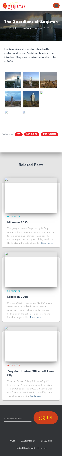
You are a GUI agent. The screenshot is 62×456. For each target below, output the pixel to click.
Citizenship (46, 441)
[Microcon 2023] (31, 195)
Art (18, 134)
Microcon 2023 (17, 222)
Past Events (31, 134)
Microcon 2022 (17, 297)
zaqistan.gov (28, 441)
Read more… (47, 243)
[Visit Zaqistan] (15, 6)
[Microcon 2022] (31, 269)
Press (12, 441)
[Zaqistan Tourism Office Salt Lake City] (31, 344)
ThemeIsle (42, 448)
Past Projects (49, 134)
